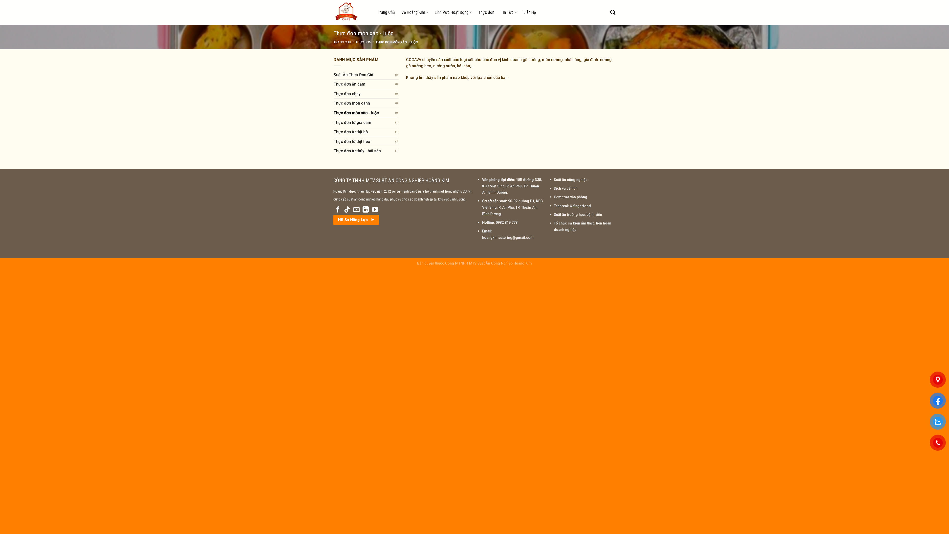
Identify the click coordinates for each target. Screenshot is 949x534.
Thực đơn (486, 12)
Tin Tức (507, 12)
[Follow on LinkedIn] (366, 209)
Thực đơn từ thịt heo (352, 141)
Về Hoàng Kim (413, 12)
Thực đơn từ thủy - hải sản (357, 151)
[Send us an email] (356, 209)
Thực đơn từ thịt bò (351, 132)
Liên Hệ (529, 12)
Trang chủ (342, 42)
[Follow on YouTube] (375, 209)
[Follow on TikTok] (347, 209)
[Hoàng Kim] (352, 12)
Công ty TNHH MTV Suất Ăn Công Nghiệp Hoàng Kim (488, 263)
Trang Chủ (386, 12)
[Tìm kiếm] (612, 12)
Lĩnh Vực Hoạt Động (452, 12)
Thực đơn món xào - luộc (356, 113)
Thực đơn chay (347, 93)
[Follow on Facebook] (338, 209)
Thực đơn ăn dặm (349, 84)
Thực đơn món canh (352, 103)
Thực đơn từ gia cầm (352, 122)
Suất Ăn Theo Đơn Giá (353, 74)
